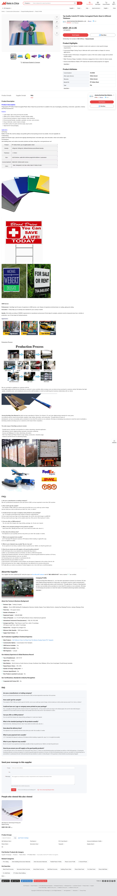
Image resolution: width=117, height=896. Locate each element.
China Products (34, 885)
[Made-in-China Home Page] (10, 3)
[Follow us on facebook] (103, 881)
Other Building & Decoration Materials (21, 861)
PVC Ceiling (6, 861)
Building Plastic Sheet (66, 869)
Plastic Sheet (5, 844)
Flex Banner (34, 640)
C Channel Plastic (83, 861)
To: (9, 772)
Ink (2, 847)
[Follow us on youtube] (110, 881)
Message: (8, 776)
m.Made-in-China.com (62, 887)
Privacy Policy (83, 890)
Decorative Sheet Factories (23, 869)
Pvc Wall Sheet (6, 873)
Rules (114, 8)
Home (3, 11)
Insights (92, 885)
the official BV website (38, 574)
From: (8, 768)
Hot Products (26, 885)
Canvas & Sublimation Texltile (94, 841)
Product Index (86, 885)
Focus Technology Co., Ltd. (47, 890)
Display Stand (41, 640)
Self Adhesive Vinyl (17, 640)
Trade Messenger (27, 881)
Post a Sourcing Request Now (46, 789)
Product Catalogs (24, 838)
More (3, 876)
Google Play (15, 881)
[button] (75, 3)
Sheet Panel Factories (8, 869)
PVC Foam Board (62, 841)
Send (13, 789)
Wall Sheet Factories (52, 869)
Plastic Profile (38, 11)
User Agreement (67, 890)
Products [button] (27, 3)
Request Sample (89, 38)
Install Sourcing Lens (41, 881)
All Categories (7, 8)
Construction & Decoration (12, 11)
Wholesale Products (58, 885)
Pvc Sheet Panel (91, 869)
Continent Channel (77, 885)
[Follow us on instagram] (107, 881)
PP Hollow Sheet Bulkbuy (19, 873)
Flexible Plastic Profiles (56, 861)
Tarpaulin (60, 844)
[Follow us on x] (105, 881)
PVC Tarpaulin (49, 640)
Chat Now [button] (103, 35)
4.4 (97, 97)
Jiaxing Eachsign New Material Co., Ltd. (76, 21)
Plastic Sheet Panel (79, 869)
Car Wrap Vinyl (27, 640)
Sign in (113, 4)
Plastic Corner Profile (70, 861)
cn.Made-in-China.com (73, 887)
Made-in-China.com (52, 887)
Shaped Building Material (27, 11)
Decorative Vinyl (34, 844)
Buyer (78, 8)
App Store (5, 881)
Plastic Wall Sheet (103, 869)
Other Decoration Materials (40, 861)
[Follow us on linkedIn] (114, 881)
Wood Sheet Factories (38, 869)
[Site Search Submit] (79, 3)
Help (87, 8)
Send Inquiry (75, 35)
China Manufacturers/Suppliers (46, 885)
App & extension (96, 8)
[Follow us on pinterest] (112, 881)
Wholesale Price (67, 885)
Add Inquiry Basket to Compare (31, 62)
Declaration (75, 890)
